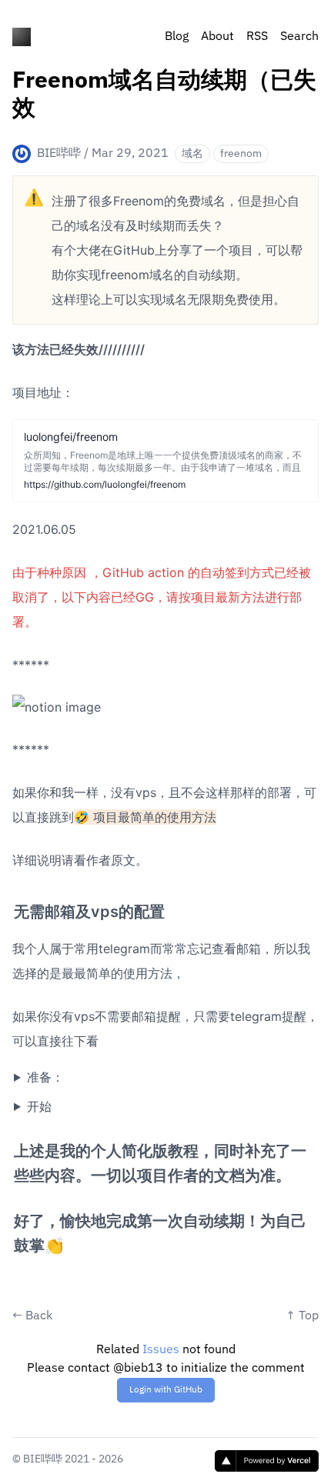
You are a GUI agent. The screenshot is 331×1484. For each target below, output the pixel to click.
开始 (39, 1106)
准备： (45, 1077)
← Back (32, 1316)
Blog (177, 37)
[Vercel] (267, 1461)
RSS (257, 37)
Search (299, 37)
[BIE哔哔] (21, 37)
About (217, 37)
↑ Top (302, 1316)
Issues (160, 1350)
